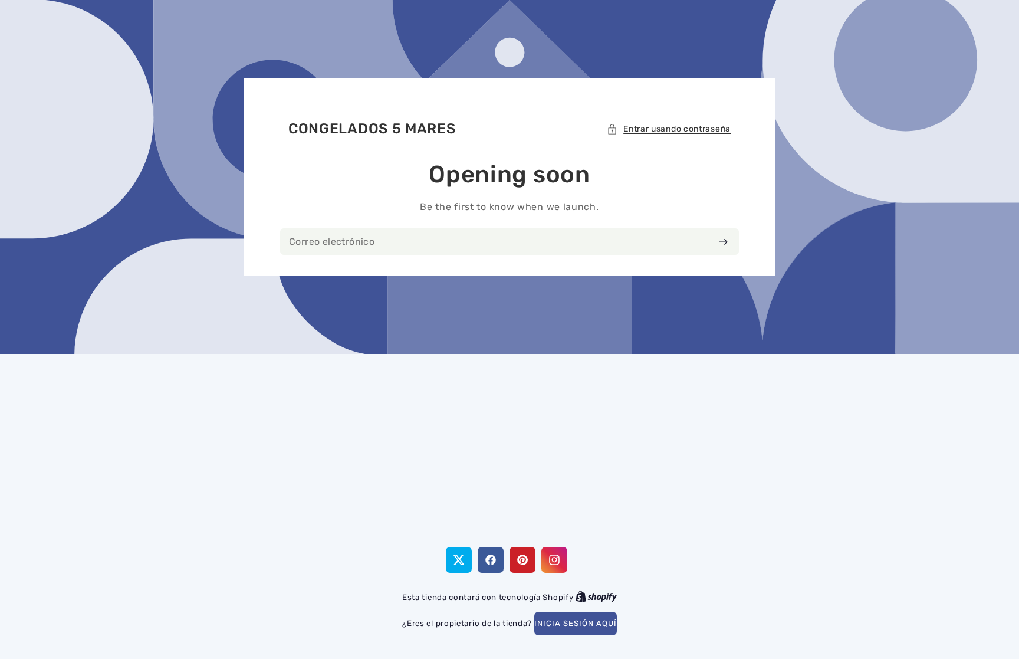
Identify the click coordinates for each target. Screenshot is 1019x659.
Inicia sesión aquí (575, 623)
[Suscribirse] (723, 241)
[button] (669, 129)
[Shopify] (596, 597)
